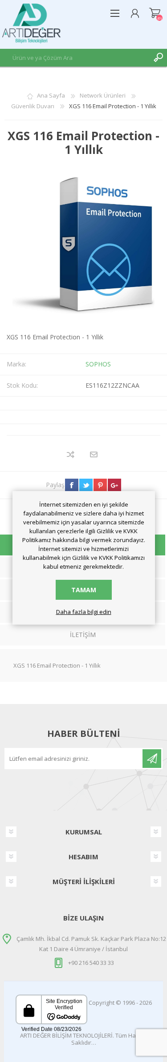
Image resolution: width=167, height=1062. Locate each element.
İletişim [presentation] (83, 634)
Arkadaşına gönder (94, 454)
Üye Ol (152, 758)
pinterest (100, 485)
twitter (86, 485)
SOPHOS (98, 364)
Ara (158, 58)
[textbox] (74, 58)
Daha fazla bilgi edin (83, 612)
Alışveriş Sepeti (155, 13)
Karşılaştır (71, 454)
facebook (71, 485)
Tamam (83, 590)
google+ (114, 485)
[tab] (82, 636)
